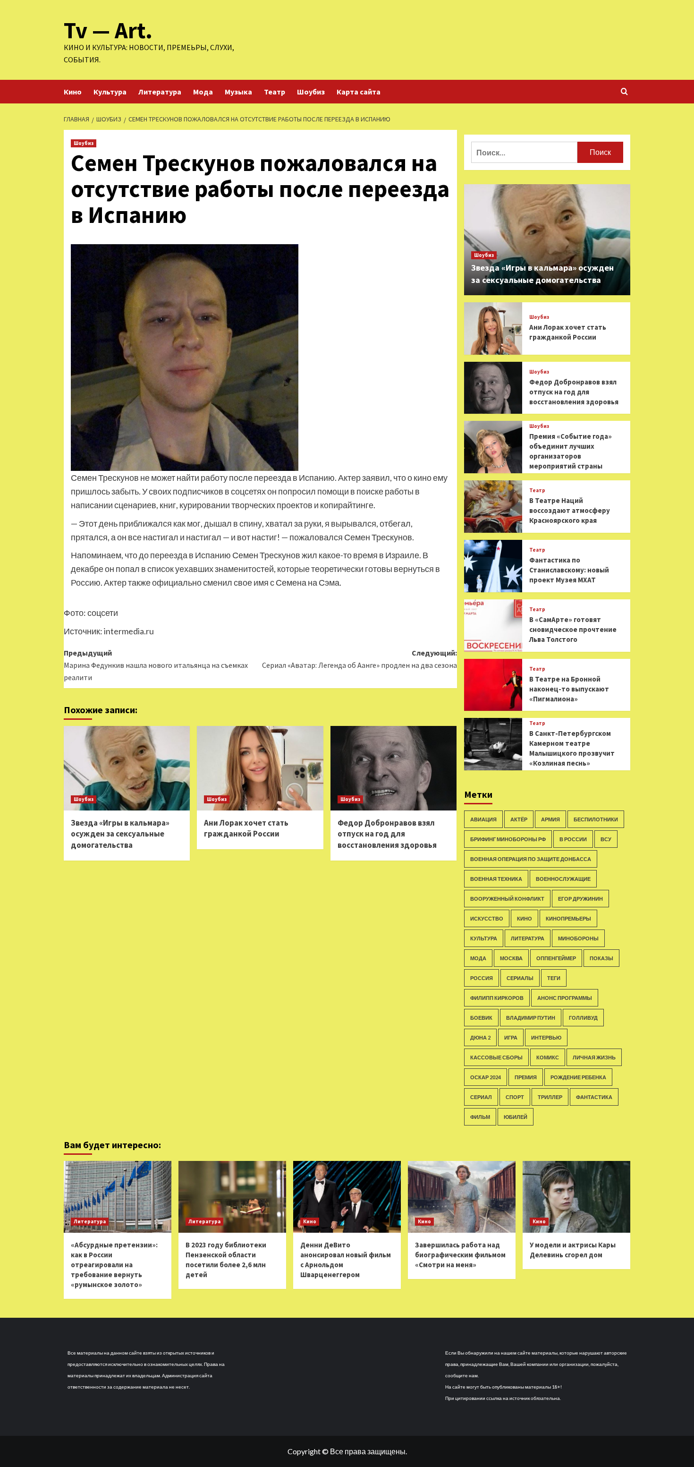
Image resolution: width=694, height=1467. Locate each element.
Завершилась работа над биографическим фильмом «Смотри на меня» (460, 1254)
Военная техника (496, 879)
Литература (159, 91)
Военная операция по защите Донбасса (530, 859)
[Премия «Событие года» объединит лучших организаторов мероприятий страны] (493, 447)
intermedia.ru (129, 631)
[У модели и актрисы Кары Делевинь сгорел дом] (576, 1197)
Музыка (238, 91)
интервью (546, 1037)
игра (510, 1037)
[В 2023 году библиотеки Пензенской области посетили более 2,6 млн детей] (232, 1197)
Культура (110, 91)
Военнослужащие (563, 879)
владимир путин (530, 1018)
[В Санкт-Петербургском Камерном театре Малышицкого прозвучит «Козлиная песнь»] (493, 744)
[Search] (624, 92)
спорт (515, 1097)
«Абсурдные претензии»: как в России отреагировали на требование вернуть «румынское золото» (114, 1264)
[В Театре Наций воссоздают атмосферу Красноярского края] (493, 506)
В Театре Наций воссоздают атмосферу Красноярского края (569, 510)
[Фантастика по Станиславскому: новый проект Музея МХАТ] (493, 566)
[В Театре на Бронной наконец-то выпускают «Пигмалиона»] (493, 685)
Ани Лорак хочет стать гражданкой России (246, 828)
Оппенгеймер (556, 958)
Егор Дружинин (580, 899)
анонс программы (564, 998)
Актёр (518, 819)
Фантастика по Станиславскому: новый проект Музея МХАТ (569, 569)
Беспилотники (596, 819)
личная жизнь (594, 1057)
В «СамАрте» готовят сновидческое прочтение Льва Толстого (573, 629)
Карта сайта (359, 91)
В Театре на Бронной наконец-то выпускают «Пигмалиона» (569, 688)
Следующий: (359, 659)
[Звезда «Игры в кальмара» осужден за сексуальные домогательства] (127, 768)
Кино (73, 91)
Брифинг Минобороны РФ (508, 839)
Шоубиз (311, 91)
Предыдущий (156, 665)
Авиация (483, 819)
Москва (511, 958)
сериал (481, 1097)
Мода (203, 91)
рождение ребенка (578, 1077)
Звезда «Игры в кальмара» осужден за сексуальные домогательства (120, 834)
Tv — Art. (108, 30)
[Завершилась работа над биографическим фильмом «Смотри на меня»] (462, 1197)
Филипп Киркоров (497, 998)
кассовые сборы (496, 1057)
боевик (481, 1018)
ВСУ (606, 839)
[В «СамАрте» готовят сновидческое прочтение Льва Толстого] (493, 625)
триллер (550, 1097)
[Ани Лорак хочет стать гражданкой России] (260, 768)
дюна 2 (480, 1037)
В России (573, 839)
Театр (274, 91)
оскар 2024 (485, 1077)
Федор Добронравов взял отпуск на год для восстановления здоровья (387, 834)
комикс (547, 1057)
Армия (550, 819)
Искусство (486, 918)
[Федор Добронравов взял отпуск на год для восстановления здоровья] (393, 768)
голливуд (583, 1018)
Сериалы (520, 978)
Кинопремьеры (568, 918)
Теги (553, 978)
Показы (601, 958)
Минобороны (578, 938)
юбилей (515, 1117)
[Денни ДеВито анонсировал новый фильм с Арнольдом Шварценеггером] (347, 1197)
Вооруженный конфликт (507, 899)
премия (526, 1077)
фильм (480, 1117)
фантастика (594, 1097)
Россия (481, 978)
